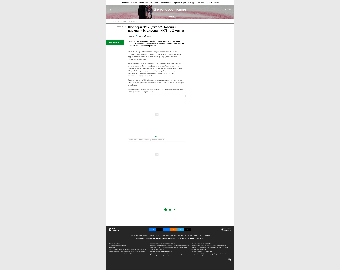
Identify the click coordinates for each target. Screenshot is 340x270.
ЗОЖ (157, 235)
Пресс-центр (172, 238)
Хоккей (162, 235)
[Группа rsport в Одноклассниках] (173, 229)
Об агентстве (182, 238)
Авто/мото (169, 235)
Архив (202, 238)
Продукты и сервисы (160, 238)
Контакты (191, 238)
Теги (201, 235)
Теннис (196, 235)
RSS (197, 238)
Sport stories (188, 235)
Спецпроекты (140, 238)
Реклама (149, 238)
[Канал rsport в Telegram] (180, 229)
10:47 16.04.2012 (114, 21)
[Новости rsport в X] (187, 229)
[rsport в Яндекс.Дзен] (159, 229)
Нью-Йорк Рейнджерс (157, 139)
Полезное (207, 235)
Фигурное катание (141, 235)
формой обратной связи (199, 249)
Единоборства (178, 235)
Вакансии (112, 247)
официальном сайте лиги (137, 59)
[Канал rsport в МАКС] (152, 229)
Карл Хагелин (133, 139)
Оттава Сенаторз (144, 139)
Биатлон (151, 235)
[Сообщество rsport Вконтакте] (166, 229)
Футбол (132, 235)
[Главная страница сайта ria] (164, 9)
